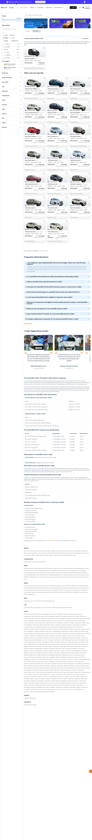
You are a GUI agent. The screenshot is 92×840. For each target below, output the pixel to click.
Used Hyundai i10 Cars (30, 586)
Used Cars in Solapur (61, 661)
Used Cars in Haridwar (35, 646)
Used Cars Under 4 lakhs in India (50, 551)
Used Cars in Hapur (47, 646)
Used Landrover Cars (65, 577)
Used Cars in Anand (76, 644)
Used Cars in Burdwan (81, 672)
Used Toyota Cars (64, 570)
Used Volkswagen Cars (44, 570)
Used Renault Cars (68, 568)
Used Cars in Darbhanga (39, 668)
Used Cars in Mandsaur (74, 678)
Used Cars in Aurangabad (72, 625)
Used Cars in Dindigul (70, 685)
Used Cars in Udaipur (47, 653)
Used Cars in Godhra (47, 650)
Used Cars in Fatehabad (36, 691)
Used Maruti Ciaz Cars (79, 592)
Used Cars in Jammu (47, 683)
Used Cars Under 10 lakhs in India (40, 553)
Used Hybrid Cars (57, 607)
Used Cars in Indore (52, 620)
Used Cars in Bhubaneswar (77, 633)
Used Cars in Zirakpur (74, 638)
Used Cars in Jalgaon (63, 676)
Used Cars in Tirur (35, 689)
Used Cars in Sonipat (80, 629)
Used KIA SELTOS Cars (60, 590)
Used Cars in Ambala (55, 642)
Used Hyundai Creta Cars (59, 588)
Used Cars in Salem (38, 674)
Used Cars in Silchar (61, 678)
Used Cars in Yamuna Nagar (52, 644)
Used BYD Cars (34, 577)
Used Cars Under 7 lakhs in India (32, 551)
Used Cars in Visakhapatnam (53, 631)
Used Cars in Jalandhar (67, 642)
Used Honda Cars (58, 568)
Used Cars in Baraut (75, 687)
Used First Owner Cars (30, 698)
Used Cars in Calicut (36, 661)
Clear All (28, 31)
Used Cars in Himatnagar (59, 646)
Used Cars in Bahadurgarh (61, 653)
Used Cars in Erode (50, 681)
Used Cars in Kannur (36, 676)
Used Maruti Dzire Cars (33, 590)
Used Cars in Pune (35, 616)
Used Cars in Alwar (80, 642)
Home (25, 250)
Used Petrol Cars (28, 607)
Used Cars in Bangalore (43, 614)
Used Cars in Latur (60, 648)
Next (90, 23)
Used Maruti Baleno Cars (71, 586)
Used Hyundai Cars (39, 568)
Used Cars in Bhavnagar (35, 640)
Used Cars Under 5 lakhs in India (68, 551)
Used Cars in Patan (33, 666)
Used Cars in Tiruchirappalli (38, 659)
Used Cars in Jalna (71, 689)
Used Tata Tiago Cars (72, 588)
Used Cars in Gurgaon (61, 616)
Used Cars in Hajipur (37, 670)
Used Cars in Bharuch (51, 633)
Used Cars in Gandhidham (80, 659)
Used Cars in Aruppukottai (50, 676)
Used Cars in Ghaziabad (47, 618)
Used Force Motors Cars (70, 575)
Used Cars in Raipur (68, 629)
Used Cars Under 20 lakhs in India (67, 555)
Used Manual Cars (29, 562)
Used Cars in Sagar (39, 678)
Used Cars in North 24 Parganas (62, 640)
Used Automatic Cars (40, 562)
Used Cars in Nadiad (59, 683)
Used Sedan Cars (49, 601)
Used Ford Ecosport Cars (73, 590)
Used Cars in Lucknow (34, 618)
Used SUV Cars (40, 601)
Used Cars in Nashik (38, 625)
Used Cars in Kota (72, 635)
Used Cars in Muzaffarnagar (72, 650)
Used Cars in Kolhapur (71, 648)
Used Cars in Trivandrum (52, 659)
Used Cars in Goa (71, 627)
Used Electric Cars (67, 607)
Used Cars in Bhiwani (63, 633)
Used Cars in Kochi (33, 623)
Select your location (40, 2)
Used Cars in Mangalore (42, 642)
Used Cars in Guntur (73, 681)
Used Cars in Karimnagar (53, 668)
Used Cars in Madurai (62, 663)
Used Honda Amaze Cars (46, 590)
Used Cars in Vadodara (40, 620)
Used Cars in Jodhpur (67, 631)
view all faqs (28, 323)
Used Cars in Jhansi (71, 655)
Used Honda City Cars (46, 588)
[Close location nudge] (85, 2)
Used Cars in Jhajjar (59, 650)
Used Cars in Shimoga (72, 674)
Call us (74, 7)
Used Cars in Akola (80, 666)
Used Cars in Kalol (58, 672)
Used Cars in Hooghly (35, 653)
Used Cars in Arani (61, 689)
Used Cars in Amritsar (35, 655)
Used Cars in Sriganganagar (35, 648)
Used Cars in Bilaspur (61, 657)
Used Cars (29, 250)
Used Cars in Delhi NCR (30, 614)
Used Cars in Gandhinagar (59, 627)
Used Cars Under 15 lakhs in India (48, 555)
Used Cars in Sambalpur (67, 668)
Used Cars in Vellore (45, 685)
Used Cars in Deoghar (48, 691)
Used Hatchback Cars (30, 601)
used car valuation (50, 540)
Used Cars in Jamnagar (35, 657)
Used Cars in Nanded (48, 648)
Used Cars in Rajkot (80, 623)
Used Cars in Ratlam (68, 672)
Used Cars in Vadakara (36, 687)
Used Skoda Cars (74, 570)
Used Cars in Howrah (48, 638)
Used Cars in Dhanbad (35, 650)
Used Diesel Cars (38, 607)
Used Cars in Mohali (79, 631)
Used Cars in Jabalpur (61, 635)
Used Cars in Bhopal (35, 627)
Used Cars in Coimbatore (64, 620)
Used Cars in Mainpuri (61, 681)
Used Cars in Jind (72, 661)
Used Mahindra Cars (79, 568)
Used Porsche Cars (77, 577)
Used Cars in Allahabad (36, 635)
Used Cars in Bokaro (33, 685)
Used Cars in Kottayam (46, 672)
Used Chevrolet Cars (52, 572)
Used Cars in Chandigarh (56, 623)
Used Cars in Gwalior (39, 633)
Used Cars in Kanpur (49, 625)
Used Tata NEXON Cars (33, 588)
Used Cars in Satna (48, 670)
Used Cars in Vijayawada (61, 638)
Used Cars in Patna (44, 623)
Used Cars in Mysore (48, 640)
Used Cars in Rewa (74, 676)
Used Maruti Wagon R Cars (57, 586)
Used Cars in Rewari (34, 629)
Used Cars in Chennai (73, 616)
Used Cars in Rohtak (39, 631)
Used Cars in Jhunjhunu (71, 670)
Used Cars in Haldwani (49, 661)
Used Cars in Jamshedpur (36, 638)
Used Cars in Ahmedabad (48, 616)
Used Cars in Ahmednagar (74, 646)
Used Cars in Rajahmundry (37, 663)
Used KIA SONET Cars (66, 592)
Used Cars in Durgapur (57, 666)
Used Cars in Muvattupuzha (48, 689)
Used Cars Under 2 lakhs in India (58, 553)
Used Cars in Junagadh (48, 657)
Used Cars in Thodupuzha (62, 687)
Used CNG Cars (47, 607)
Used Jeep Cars (31, 572)
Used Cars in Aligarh (73, 653)
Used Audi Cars (81, 575)
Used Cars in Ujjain (72, 657)
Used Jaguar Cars (54, 577)
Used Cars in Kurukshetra (78, 640)
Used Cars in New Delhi (56, 614)
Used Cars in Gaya (59, 670)
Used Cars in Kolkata (59, 618)
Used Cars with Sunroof (30, 705)
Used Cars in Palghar (68, 666)
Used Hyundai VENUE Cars (53, 592)
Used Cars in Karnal (46, 627)
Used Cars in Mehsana (38, 644)
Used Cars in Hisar (58, 629)
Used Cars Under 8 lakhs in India (76, 553)
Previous (24, 23)
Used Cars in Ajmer (61, 674)
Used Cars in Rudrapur (66, 659)
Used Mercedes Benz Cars (56, 575)
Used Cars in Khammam (72, 683)
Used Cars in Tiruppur (49, 674)
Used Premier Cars (44, 577)
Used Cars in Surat (81, 618)
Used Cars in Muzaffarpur (76, 663)
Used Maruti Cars (28, 568)
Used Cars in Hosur (79, 668)
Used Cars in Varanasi (48, 635)
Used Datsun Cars (41, 572)
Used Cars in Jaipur (71, 618)
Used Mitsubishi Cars (32, 575)
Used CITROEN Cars (72, 572)
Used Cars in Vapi (65, 644)
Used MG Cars (36, 250)
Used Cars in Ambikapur (37, 681)
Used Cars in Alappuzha (35, 683)
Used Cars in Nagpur (69, 623)
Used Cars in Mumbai (69, 614)
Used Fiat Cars (62, 572)
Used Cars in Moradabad (48, 655)
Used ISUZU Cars (43, 575)
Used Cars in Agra (60, 625)
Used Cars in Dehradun (46, 629)
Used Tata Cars (49, 568)
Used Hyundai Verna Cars (38, 592)
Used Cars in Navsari (44, 666)
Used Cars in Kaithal (50, 678)
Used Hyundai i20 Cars (43, 586)
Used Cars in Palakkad (49, 687)
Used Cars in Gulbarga (50, 663)
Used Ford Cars (33, 570)
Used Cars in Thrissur (33, 672)
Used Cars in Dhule (61, 655)
